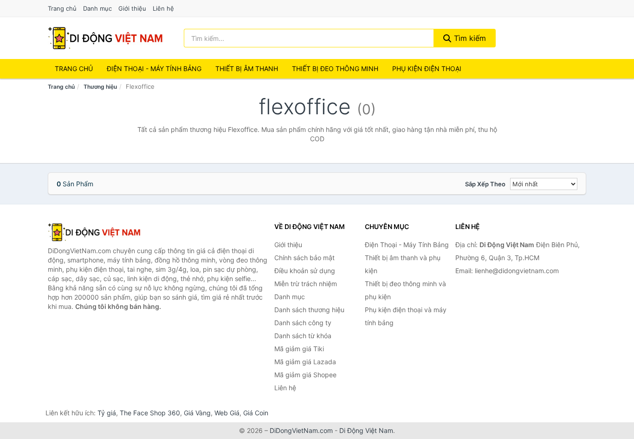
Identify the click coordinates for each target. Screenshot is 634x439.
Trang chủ (62, 8)
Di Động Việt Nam (366, 430)
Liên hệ (163, 8)
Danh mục (97, 8)
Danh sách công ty (302, 323)
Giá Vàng (197, 413)
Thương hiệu (100, 86)
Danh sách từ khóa (302, 336)
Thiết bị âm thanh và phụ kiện (402, 264)
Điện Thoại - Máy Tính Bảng (154, 68)
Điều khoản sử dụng (304, 271)
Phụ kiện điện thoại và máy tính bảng (405, 316)
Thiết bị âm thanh (246, 68)
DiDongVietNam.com (301, 430)
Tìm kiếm (469, 38)
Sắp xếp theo (485, 184)
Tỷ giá (106, 413)
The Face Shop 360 (150, 413)
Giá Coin (255, 413)
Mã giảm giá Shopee (305, 375)
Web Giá (226, 413)
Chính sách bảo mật (304, 258)
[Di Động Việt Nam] (94, 232)
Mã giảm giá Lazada (305, 362)
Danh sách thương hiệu (309, 310)
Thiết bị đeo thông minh (335, 68)
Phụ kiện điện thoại (426, 68)
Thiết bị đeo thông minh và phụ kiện (405, 290)
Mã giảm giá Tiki (299, 349)
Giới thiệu (132, 8)
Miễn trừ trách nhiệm (305, 284)
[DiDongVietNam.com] (105, 38)
